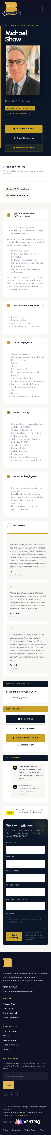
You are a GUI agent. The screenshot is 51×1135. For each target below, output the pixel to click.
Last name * (11, 857)
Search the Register (18, 1115)
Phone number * (13, 885)
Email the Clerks (25, 138)
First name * (11, 843)
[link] (11, 9)
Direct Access (9, 1008)
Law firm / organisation (17, 899)
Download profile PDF (27, 737)
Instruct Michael (25, 128)
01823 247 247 (28, 745)
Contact (6, 1049)
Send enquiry (14, 936)
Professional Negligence (17, 195)
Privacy (6, 1130)
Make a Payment (10, 1044)
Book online (27, 718)
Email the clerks (27, 728)
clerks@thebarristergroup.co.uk (18, 991)
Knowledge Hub (10, 1013)
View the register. (35, 812)
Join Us (6, 1035)
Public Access (31, 1130)
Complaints (17, 1130)
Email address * (13, 871)
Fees (42, 1130)
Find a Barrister (9, 1031)
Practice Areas (9, 1004)
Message (10, 913)
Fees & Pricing (9, 1040)
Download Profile (25, 147)
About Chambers (11, 1017)
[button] (25, 215)
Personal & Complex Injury (18, 189)
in (5, 1095)
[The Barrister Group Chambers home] (8, 963)
